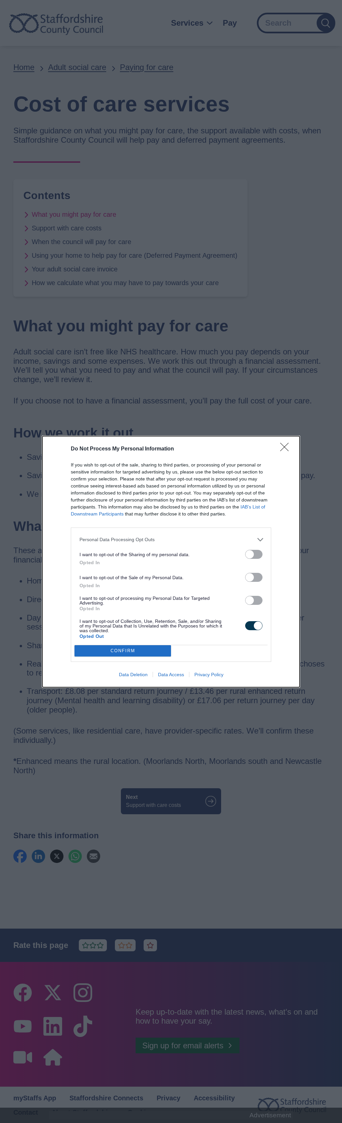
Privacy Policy (208, 674)
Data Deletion (133, 674)
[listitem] (171, 539)
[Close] (286, 449)
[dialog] (171, 561)
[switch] (254, 554)
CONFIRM (123, 650)
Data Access (171, 674)
